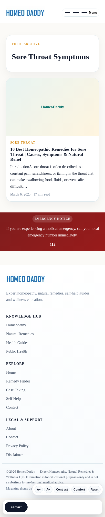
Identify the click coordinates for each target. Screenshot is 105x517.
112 (52, 244)
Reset (94, 489)
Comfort (79, 489)
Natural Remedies (20, 334)
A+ (48, 489)
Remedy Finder (18, 381)
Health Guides (17, 343)
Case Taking (15, 390)
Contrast (62, 489)
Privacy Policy (17, 446)
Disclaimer (14, 455)
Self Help (13, 398)
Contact (12, 407)
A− (39, 489)
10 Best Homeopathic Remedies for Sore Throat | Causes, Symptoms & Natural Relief (48, 154)
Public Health (16, 351)
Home (11, 372)
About (11, 428)
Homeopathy (16, 325)
